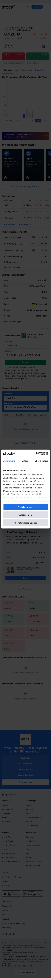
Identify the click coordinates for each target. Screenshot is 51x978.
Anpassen (24, 515)
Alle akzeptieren (25, 507)
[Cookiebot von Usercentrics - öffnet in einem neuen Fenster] (36, 453)
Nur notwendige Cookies (25, 523)
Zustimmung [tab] (9, 461)
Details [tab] (25, 461)
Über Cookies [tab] (41, 461)
